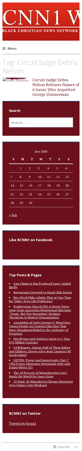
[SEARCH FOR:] (41, 122)
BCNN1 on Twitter (25, 413)
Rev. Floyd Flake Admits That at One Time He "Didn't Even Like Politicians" (40, 299)
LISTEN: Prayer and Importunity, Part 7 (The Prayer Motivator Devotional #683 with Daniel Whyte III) (39, 363)
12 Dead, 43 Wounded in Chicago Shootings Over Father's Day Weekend (41, 383)
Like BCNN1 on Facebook (30, 240)
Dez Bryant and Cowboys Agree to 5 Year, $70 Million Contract (40, 340)
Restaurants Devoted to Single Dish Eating (42, 292)
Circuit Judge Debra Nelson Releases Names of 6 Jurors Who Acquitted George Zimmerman (55, 87)
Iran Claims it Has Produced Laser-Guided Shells (40, 285)
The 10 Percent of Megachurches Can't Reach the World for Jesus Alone (38, 374)
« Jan (13, 215)
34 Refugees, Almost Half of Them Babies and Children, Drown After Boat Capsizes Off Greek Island (40, 351)
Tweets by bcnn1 (22, 423)
